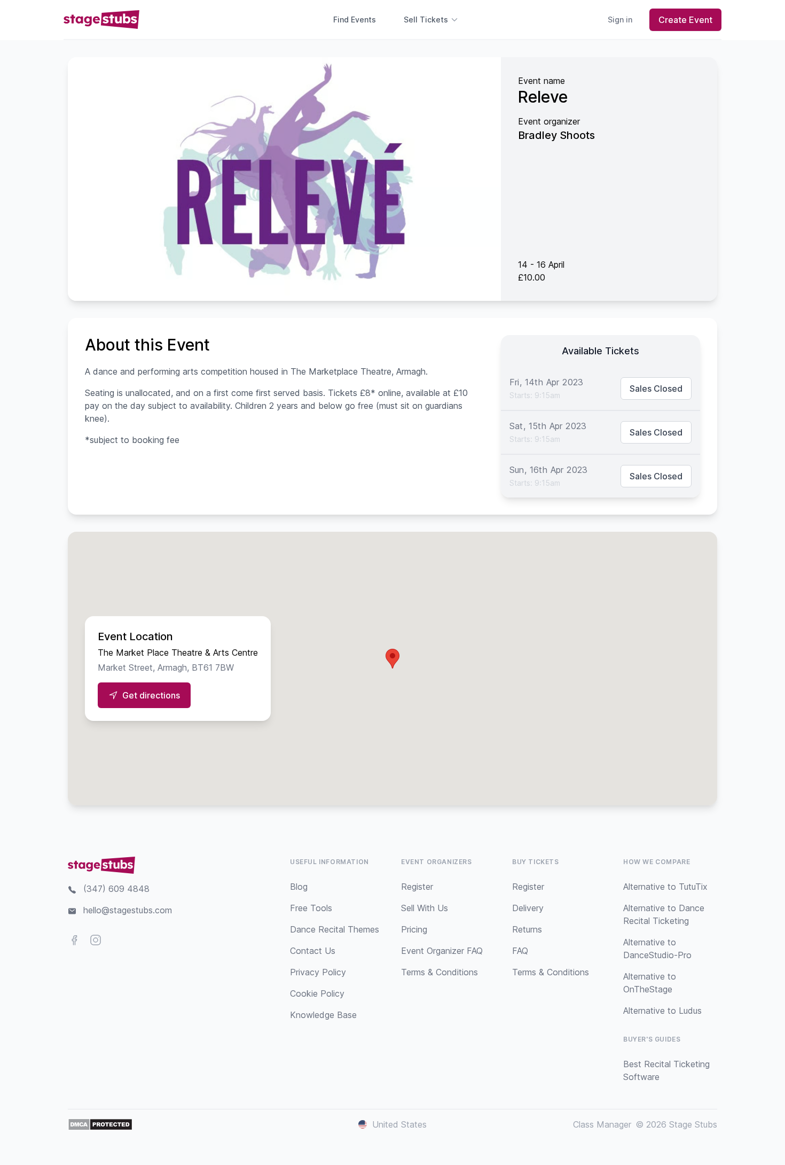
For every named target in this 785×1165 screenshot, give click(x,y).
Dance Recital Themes (334, 929)
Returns (527, 929)
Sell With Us (424, 908)
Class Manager (602, 1124)
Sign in (620, 19)
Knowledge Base (323, 1014)
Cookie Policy (317, 993)
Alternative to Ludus (662, 1010)
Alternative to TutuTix (665, 886)
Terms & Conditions (439, 972)
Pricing (414, 929)
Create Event (685, 19)
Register (417, 886)
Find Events (354, 19)
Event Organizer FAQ (442, 950)
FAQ (520, 950)
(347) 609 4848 (116, 888)
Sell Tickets (426, 19)
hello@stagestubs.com (127, 910)
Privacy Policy (318, 972)
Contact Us (312, 950)
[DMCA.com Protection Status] (100, 1124)
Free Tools (311, 908)
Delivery (528, 908)
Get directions (151, 695)
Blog (299, 886)
